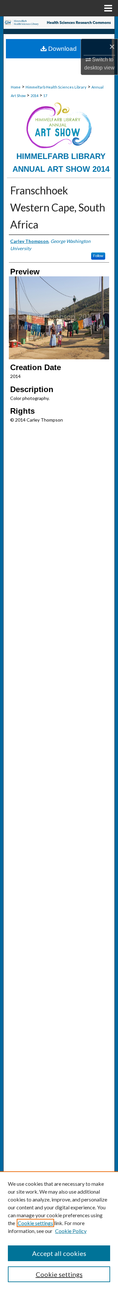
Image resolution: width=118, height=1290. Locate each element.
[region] (59, 1230)
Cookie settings (35, 1223)
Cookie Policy (71, 1231)
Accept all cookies (59, 1253)
